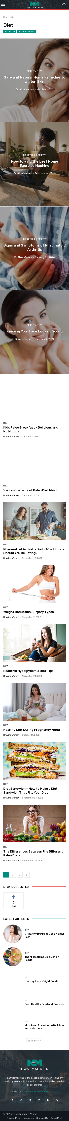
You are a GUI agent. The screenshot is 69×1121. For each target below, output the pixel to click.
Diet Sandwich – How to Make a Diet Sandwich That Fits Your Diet (30, 790)
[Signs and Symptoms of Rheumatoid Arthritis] (34, 248)
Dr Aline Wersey (11, 436)
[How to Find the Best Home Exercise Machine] (34, 164)
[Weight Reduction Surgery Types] (34, 584)
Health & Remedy (26, 31)
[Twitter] (56, 1100)
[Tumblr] (48, 1100)
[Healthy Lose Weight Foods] (12, 979)
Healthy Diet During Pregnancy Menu (31, 730)
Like (14, 895)
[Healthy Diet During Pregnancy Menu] (34, 702)
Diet (5, 423)
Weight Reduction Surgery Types (28, 612)
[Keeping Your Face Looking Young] (34, 332)
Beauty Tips (10, 31)
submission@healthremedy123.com (40, 1091)
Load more (33, 1040)
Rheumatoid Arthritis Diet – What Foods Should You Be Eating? (33, 551)
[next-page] (27, 875)
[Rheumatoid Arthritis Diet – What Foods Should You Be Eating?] (34, 521)
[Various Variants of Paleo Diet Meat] (34, 462)
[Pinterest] (39, 1100)
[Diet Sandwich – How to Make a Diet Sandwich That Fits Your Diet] (34, 761)
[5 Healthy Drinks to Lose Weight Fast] (12, 933)
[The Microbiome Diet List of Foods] (12, 956)
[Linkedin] (30, 1100)
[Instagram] (21, 1100)
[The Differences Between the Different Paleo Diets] (34, 823)
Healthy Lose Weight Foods (41, 981)
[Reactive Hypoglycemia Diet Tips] (34, 643)
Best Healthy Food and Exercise (44, 1004)
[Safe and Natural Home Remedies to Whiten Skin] (34, 80)
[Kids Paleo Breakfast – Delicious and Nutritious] (34, 399)
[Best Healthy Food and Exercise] (12, 1002)
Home (6, 17)
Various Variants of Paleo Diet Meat (30, 490)
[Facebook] (12, 1100)
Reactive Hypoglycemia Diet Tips (28, 671)
